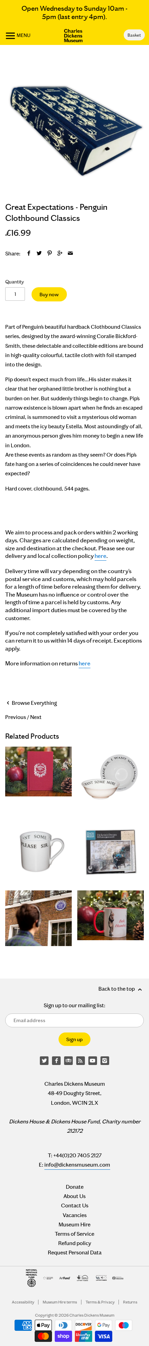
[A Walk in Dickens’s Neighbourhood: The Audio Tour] (38, 918)
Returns (130, 1302)
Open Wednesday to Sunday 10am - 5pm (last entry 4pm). (74, 12)
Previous (15, 717)
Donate (75, 1187)
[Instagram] (104, 1060)
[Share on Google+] (60, 253)
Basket (134, 35)
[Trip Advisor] (68, 1060)
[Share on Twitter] (39, 253)
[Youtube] (92, 1060)
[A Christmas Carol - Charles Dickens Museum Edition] (38, 780)
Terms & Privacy (100, 1302)
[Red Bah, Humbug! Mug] (110, 918)
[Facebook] (56, 1060)
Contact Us (74, 1205)
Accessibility (23, 1302)
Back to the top (117, 988)
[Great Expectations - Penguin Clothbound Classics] (74, 125)
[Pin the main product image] (49, 253)
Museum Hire (74, 1224)
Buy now (49, 294)
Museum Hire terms (60, 1302)
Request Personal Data (75, 1252)
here (100, 556)
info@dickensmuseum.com (77, 1164)
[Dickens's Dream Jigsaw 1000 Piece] (110, 852)
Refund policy (74, 1243)
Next (36, 717)
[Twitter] (44, 1060)
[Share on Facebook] (29, 253)
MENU (23, 35)
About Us (74, 1196)
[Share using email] (70, 253)
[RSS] (80, 1060)
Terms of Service (74, 1234)
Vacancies (75, 1215)
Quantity (14, 282)
